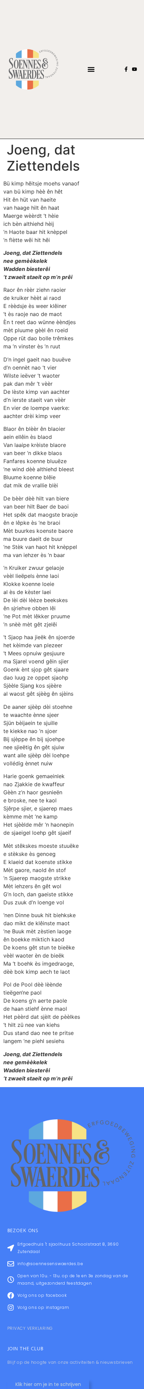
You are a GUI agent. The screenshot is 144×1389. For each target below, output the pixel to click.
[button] (91, 69)
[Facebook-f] (126, 69)
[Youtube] (134, 69)
